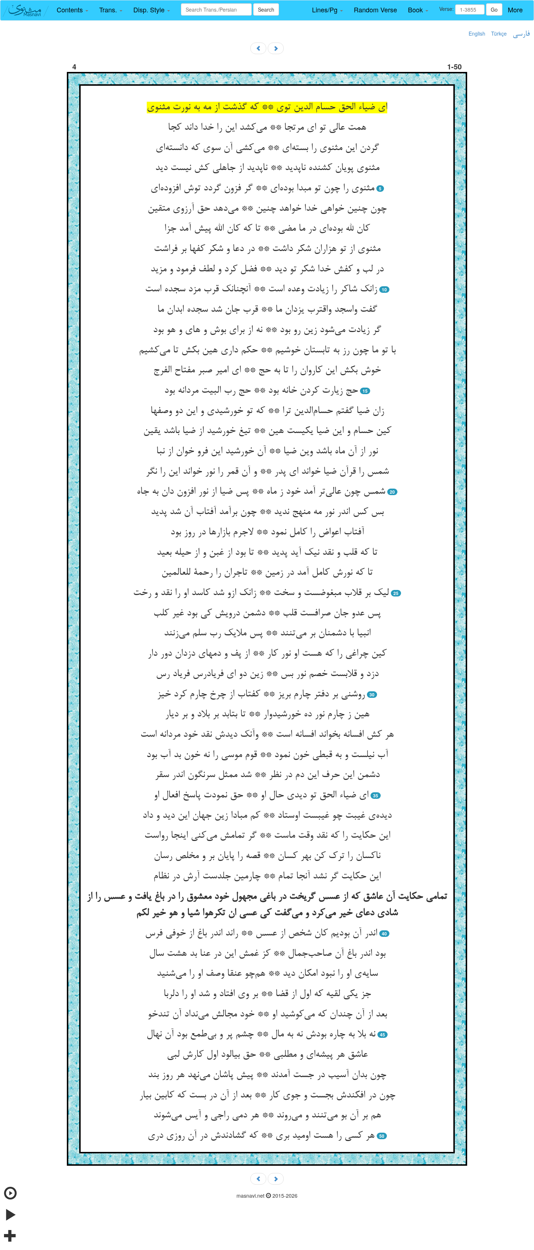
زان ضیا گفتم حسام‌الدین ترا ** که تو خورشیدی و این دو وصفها (267, 411)
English (477, 33)
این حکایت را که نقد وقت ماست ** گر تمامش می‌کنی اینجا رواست (267, 836)
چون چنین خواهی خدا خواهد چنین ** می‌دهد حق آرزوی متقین (267, 209)
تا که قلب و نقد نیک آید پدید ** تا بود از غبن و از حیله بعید (267, 553)
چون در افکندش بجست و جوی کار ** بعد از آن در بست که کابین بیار (267, 1095)
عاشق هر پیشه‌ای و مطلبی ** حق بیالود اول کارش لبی (267, 1055)
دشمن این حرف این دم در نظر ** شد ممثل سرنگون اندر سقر (267, 775)
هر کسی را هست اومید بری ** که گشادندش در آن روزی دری (261, 1136)
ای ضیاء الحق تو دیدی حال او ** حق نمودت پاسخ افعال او (261, 795)
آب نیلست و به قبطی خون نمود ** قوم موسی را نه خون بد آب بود (267, 755)
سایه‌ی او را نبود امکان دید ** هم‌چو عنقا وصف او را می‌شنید (267, 974)
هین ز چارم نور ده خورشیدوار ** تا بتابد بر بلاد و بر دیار (267, 714)
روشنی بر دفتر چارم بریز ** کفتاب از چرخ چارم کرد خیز (261, 694)
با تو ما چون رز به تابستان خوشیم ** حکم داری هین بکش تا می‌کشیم (267, 350)
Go (494, 9)
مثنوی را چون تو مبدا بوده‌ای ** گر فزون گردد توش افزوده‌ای (262, 188)
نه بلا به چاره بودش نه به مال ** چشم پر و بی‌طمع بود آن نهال (260, 1034)
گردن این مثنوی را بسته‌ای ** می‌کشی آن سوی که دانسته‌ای (267, 148)
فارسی (521, 34)
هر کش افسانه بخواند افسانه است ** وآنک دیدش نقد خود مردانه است (267, 735)
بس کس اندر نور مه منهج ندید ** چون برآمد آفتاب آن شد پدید (267, 512)
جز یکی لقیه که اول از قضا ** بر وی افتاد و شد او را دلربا (267, 994)
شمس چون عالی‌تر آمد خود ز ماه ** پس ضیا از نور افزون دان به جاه (261, 492)
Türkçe (499, 33)
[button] (72, 9)
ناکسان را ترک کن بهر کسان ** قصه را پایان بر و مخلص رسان (267, 856)
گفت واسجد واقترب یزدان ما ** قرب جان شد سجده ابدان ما (267, 310)
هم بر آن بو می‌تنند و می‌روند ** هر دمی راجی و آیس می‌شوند (267, 1115)
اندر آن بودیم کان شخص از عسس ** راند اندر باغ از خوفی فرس (261, 933)
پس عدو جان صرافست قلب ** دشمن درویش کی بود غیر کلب (267, 613)
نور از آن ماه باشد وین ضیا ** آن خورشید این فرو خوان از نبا (267, 451)
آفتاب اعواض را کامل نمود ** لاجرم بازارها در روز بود (267, 532)
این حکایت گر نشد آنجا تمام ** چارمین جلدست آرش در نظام (267, 876)
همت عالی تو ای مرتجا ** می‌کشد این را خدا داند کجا (267, 128)
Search (266, 9)
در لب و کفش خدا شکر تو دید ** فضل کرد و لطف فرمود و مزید (267, 269)
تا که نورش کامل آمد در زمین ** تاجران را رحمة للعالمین (267, 573)
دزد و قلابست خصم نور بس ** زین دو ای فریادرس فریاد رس (267, 674)
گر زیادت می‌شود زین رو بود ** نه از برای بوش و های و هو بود (267, 330)
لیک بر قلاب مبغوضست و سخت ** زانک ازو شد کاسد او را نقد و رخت (261, 593)
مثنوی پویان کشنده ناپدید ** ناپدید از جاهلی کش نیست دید (267, 168)
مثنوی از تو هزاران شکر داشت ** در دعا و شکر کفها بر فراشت (267, 249)
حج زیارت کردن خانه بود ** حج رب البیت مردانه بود (261, 391)
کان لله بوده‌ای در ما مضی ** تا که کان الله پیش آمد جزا (267, 229)
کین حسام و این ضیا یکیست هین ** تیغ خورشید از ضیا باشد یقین (267, 431)
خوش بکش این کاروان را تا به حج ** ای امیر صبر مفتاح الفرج (267, 370)
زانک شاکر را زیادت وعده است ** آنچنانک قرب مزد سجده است (261, 289)
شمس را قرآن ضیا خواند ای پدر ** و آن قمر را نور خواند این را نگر (267, 472)
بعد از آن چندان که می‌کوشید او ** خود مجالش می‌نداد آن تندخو (267, 1014)
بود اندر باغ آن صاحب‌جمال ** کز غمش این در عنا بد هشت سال (267, 954)
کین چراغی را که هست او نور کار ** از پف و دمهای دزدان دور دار (267, 654)
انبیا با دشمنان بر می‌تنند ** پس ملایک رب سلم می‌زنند (267, 633)
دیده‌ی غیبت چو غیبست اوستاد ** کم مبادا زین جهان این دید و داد (267, 816)
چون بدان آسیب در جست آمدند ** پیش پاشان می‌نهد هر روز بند (267, 1075)
